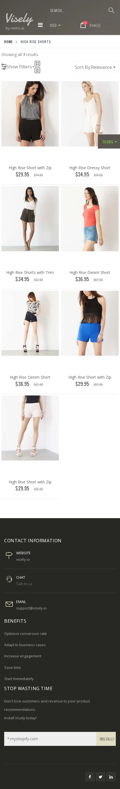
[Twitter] (100, 776)
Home (8, 41)
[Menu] (40, 25)
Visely (18, 17)
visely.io (23, 559)
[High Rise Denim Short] (90, 218)
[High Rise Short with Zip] (30, 113)
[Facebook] (90, 776)
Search (111, 10)
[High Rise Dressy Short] (90, 113)
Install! (107, 739)
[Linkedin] (111, 776)
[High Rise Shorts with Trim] (30, 218)
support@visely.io (31, 608)
